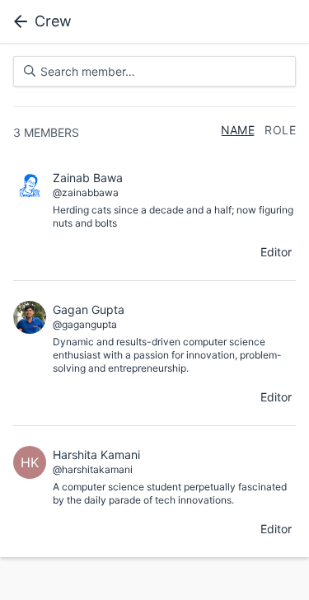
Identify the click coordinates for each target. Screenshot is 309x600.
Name (238, 130)
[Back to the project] (17, 21)
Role (280, 130)
